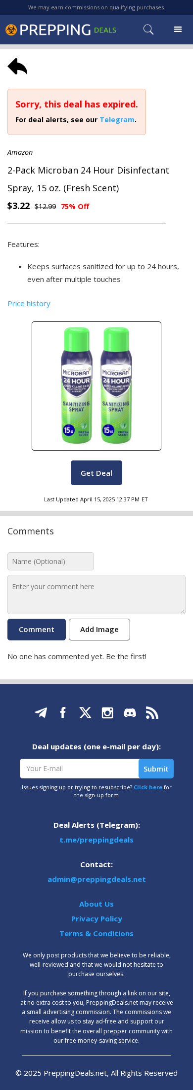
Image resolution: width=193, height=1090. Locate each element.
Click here (148, 787)
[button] (178, 29)
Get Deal (96, 473)
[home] (60, 30)
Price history (28, 303)
